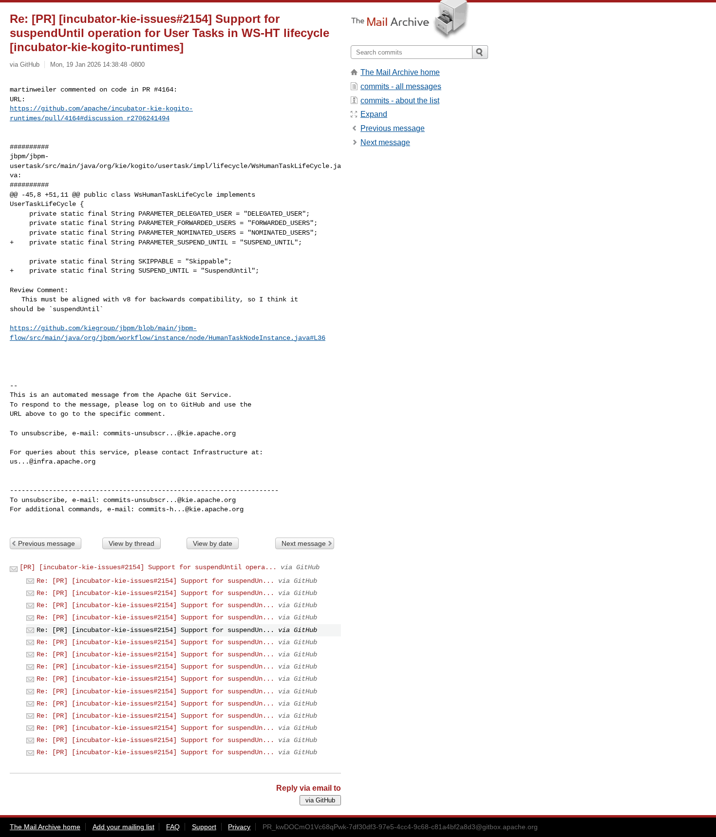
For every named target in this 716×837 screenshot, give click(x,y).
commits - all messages (400, 86)
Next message (304, 543)
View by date (212, 543)
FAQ (173, 827)
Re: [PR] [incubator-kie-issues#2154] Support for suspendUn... (155, 581)
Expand (373, 114)
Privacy (239, 827)
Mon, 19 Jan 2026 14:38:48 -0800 (97, 64)
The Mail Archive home (400, 72)
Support (204, 827)
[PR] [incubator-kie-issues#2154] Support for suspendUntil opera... (148, 567)
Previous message (46, 543)
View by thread (131, 543)
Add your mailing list (123, 827)
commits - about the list (399, 100)
